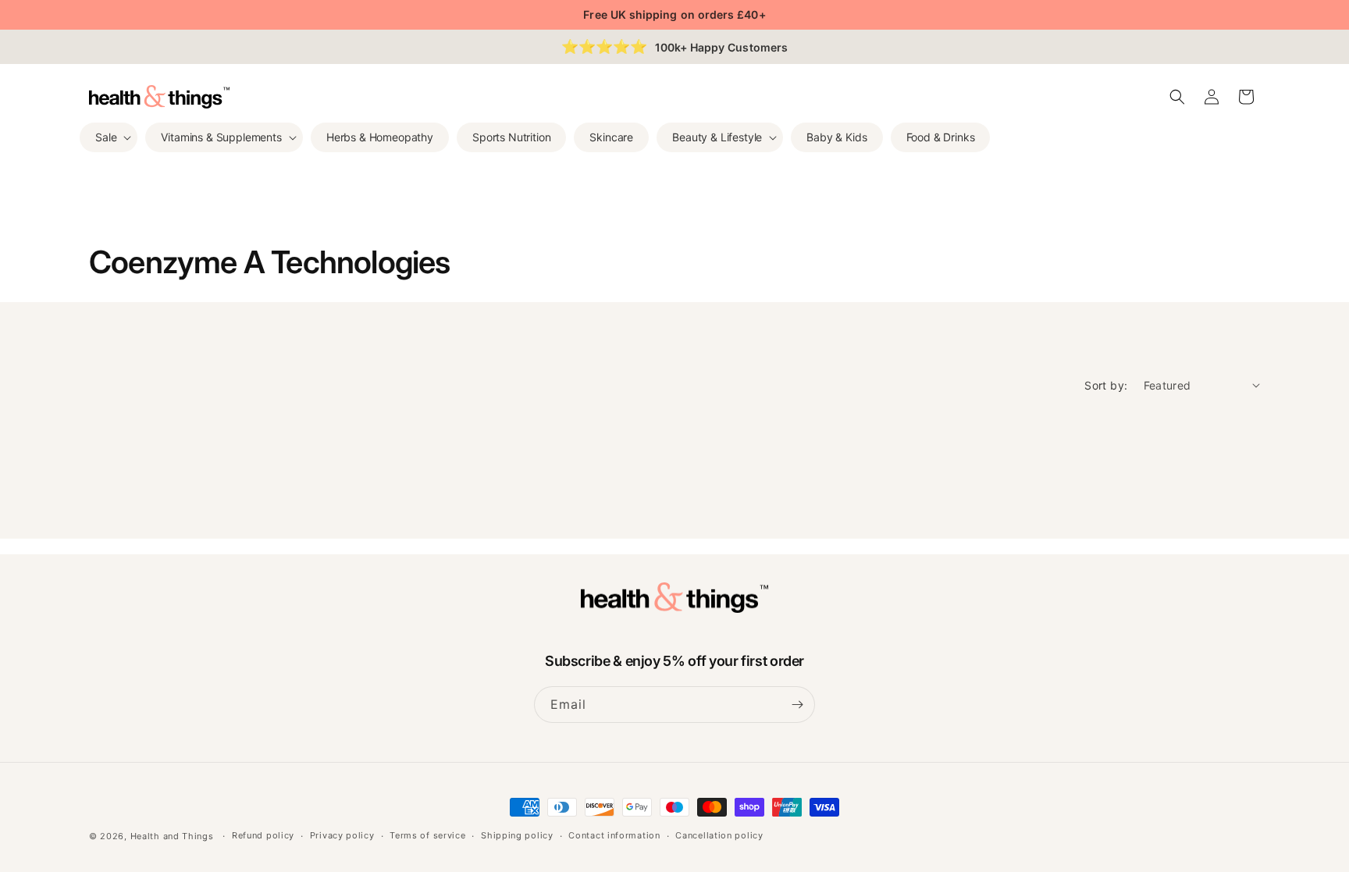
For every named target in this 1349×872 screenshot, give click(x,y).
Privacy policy (342, 835)
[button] (108, 137)
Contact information (614, 835)
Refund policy (263, 835)
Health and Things (172, 836)
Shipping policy (517, 835)
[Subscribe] (797, 704)
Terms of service (427, 835)
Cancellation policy (719, 835)
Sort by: (1105, 385)
